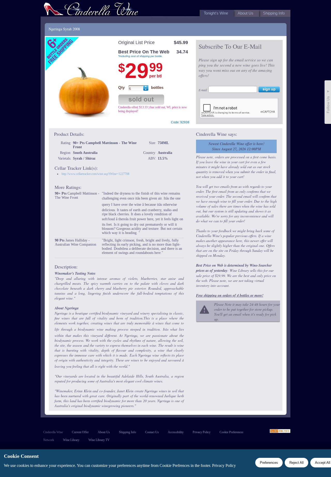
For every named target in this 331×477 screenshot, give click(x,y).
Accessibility (176, 432)
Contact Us (152, 432)
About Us (104, 432)
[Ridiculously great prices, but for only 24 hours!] (91, 10)
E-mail (203, 90)
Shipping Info (127, 432)
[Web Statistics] (280, 431)
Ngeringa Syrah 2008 (64, 28)
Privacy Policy (201, 432)
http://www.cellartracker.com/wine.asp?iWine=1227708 (95, 174)
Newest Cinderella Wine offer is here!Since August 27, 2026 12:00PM (236, 146)
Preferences (269, 463)
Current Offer (80, 432)
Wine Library (71, 440)
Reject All (296, 463)
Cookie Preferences (231, 432)
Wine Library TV (99, 440)
